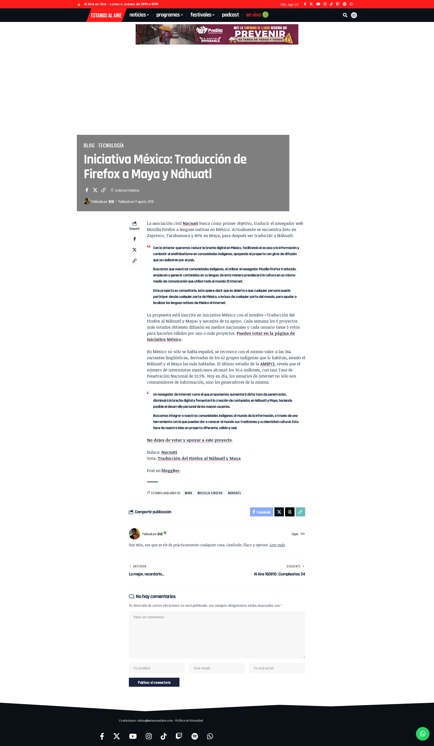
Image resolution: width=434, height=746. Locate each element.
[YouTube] (318, 4)
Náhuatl (234, 492)
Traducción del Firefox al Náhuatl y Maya (199, 458)
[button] (345, 15)
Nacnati (190, 223)
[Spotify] (344, 4)
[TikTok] (331, 4)
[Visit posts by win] (87, 201)
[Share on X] (95, 190)
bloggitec (171, 470)
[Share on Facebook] (87, 190)
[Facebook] (305, 4)
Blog (89, 145)
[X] (311, 4)
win (111, 201)
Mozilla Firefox (210, 492)
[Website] (302, 534)
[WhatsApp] (351, 4)
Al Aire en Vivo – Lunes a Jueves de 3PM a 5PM (121, 4)
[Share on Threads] (290, 511)
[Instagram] (325, 4)
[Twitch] (338, 4)
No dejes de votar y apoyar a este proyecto (189, 440)
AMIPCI (267, 363)
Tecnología (111, 145)
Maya (188, 492)
